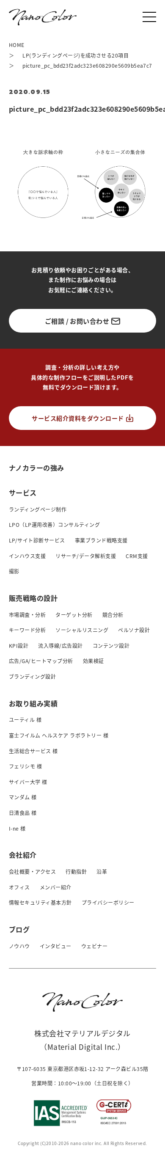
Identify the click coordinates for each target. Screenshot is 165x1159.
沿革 (101, 871)
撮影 (14, 571)
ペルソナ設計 (134, 629)
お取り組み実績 (33, 703)
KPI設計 (18, 645)
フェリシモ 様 (25, 766)
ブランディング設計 (32, 676)
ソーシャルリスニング (81, 629)
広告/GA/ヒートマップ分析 (41, 660)
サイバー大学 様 (28, 781)
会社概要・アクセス (32, 871)
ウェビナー (94, 946)
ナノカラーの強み (36, 467)
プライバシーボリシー (108, 902)
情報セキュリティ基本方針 (40, 902)
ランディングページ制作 (37, 509)
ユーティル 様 (25, 719)
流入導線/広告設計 (60, 645)
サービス (23, 492)
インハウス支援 (27, 555)
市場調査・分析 (27, 614)
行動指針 (76, 871)
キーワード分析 (27, 629)
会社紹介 (23, 855)
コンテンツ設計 (111, 645)
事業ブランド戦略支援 (101, 540)
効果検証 (93, 660)
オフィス (19, 887)
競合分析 (113, 614)
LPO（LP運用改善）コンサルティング (54, 524)
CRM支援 (137, 555)
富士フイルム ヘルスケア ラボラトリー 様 (58, 735)
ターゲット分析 (73, 614)
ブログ (19, 929)
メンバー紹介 (56, 887)
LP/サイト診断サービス (37, 540)
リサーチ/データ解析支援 (85, 555)
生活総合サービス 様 (33, 750)
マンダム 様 (23, 797)
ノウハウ (19, 946)
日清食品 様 (23, 812)
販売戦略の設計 (33, 598)
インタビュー (56, 946)
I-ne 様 (17, 828)
